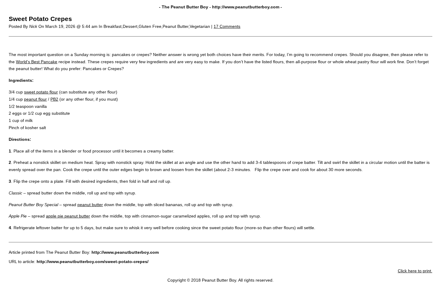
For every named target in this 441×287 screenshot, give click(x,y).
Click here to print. (415, 270)
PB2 (54, 99)
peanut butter (90, 204)
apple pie (55, 216)
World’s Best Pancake (36, 61)
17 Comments (227, 26)
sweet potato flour (41, 92)
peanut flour (35, 99)
